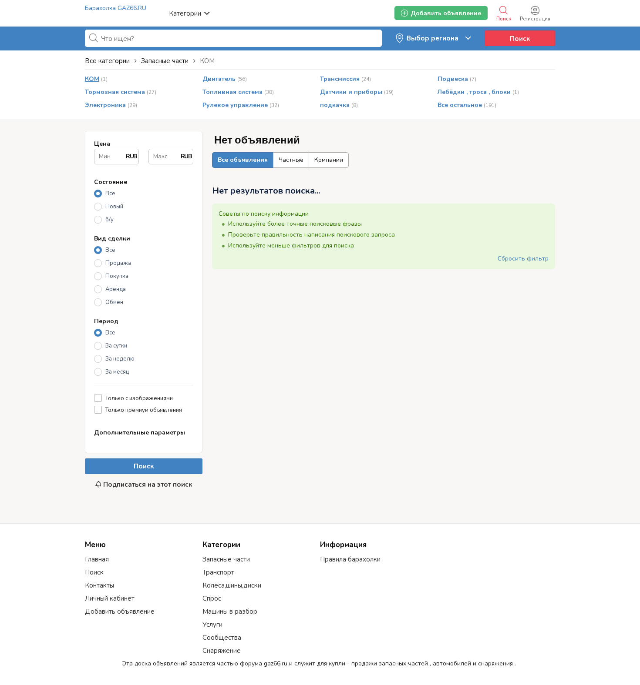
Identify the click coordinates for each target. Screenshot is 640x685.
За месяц (117, 372)
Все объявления (243, 160)
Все (110, 193)
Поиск (520, 38)
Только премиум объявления (143, 410)
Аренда (115, 289)
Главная (97, 559)
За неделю (120, 359)
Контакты (99, 585)
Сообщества (221, 638)
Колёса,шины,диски (231, 585)
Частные (291, 160)
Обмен (114, 302)
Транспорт (218, 572)
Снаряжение (221, 651)
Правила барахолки (350, 559)
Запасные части (226, 559)
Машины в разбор (229, 611)
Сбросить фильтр (523, 258)
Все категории (107, 61)
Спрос (211, 598)
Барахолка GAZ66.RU (115, 8)
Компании (328, 160)
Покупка (116, 276)
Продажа (118, 263)
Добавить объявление (120, 611)
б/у (109, 220)
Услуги (212, 624)
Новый (114, 207)
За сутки (116, 346)
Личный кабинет (110, 598)
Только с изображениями (139, 398)
